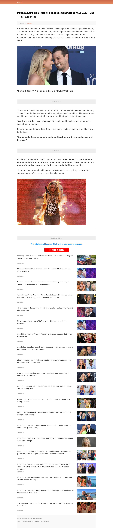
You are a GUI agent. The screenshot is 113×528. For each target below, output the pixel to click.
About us (19, 521)
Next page (56, 249)
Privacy (32, 521)
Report (29, 23)
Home (19, 2)
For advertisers (45, 521)
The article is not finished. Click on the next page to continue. (56, 244)
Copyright (37, 521)
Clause (28, 521)
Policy (24, 521)
